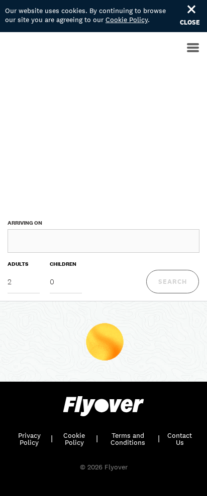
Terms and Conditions (128, 439)
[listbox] (24, 282)
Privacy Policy (29, 439)
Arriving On (25, 222)
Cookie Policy (127, 19)
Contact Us (179, 439)
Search (172, 281)
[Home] (3, 49)
